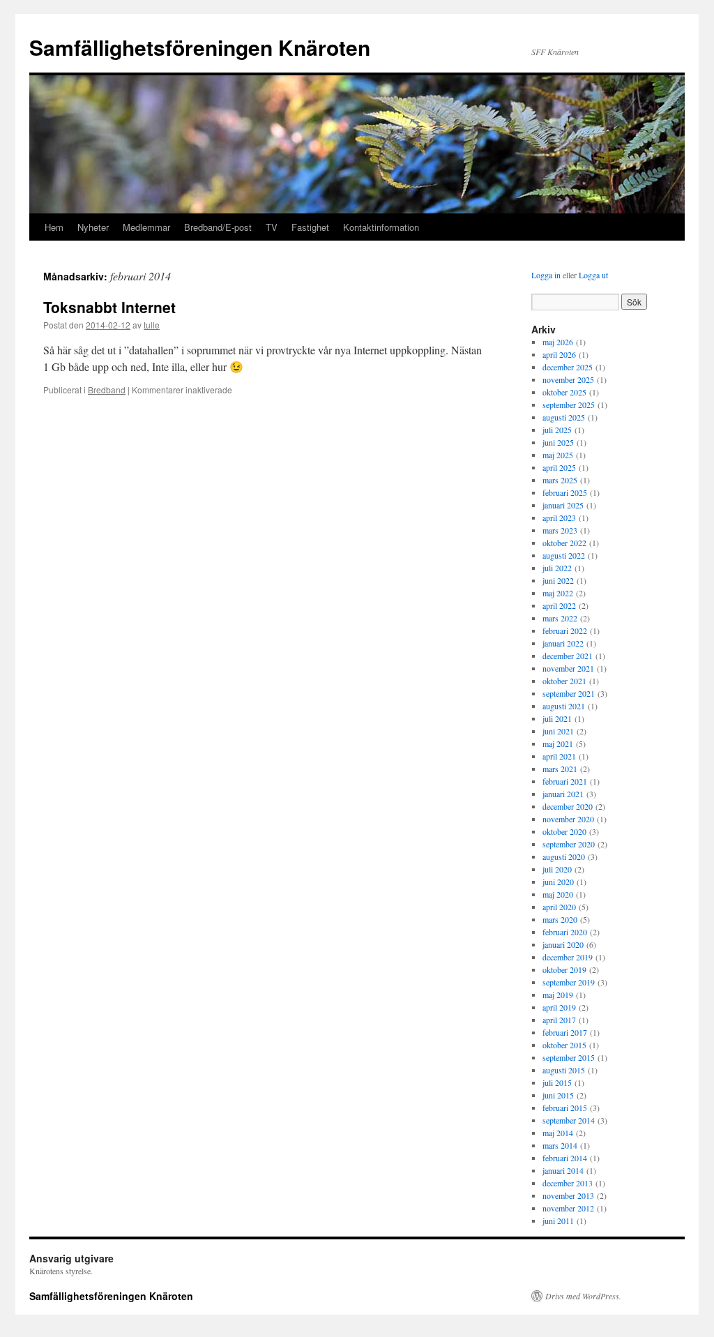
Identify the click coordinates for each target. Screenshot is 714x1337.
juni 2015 (558, 1095)
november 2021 (568, 668)
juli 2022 (557, 567)
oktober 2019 (564, 969)
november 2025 (568, 379)
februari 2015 (564, 1107)
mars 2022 (559, 618)
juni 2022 (558, 580)
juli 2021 (557, 718)
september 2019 (568, 982)
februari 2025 (564, 492)
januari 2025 (563, 505)
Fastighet (310, 227)
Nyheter (93, 227)
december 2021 (567, 655)
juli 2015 (557, 1082)
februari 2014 (564, 1157)
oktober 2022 (564, 542)
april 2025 (559, 467)
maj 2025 (557, 454)
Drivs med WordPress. (583, 1295)
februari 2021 (564, 781)
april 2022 (559, 605)
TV (272, 227)
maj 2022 (557, 592)
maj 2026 (557, 341)
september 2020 (568, 843)
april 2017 (559, 1019)
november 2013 (568, 1195)
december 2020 (567, 806)
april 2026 (559, 354)
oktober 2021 (564, 680)
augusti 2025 (563, 417)
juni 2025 (558, 442)
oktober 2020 (564, 831)
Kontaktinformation (381, 227)
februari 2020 (564, 931)
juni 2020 (558, 881)
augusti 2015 (563, 1069)
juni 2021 (558, 731)
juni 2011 (558, 1220)
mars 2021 (559, 768)
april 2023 (559, 517)
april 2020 (559, 906)
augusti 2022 (563, 555)
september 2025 (568, 404)
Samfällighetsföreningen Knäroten (199, 47)
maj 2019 (557, 994)
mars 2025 (559, 479)
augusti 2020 (563, 856)
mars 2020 (559, 919)
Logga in (546, 274)
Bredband (107, 389)
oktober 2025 (564, 392)
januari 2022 (563, 643)
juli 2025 (557, 429)
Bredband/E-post (218, 227)
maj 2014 (557, 1132)
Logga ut (593, 274)
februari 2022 (564, 630)
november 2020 (568, 818)
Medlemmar (146, 227)
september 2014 (568, 1120)
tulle (152, 325)
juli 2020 (557, 869)
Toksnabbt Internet (109, 306)
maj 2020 (557, 894)
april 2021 (559, 756)
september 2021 (568, 693)
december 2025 (567, 366)
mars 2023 (559, 530)
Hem (54, 227)
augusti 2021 (563, 705)
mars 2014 (559, 1145)
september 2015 (568, 1057)
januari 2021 (563, 793)
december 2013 (567, 1182)
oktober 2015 (564, 1044)
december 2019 (567, 956)
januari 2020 (563, 944)
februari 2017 (564, 1032)
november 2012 (568, 1208)
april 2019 (559, 1007)
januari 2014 (563, 1170)
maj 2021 (557, 743)
